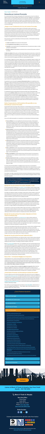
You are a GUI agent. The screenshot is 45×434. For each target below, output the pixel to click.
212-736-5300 (24, 404)
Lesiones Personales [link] (11, 310)
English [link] (19, 7)
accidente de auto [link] (22, 217)
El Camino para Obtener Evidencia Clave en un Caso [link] (18, 351)
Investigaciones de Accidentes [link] (14, 341)
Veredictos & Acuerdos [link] (11, 362)
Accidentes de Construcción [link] (13, 299)
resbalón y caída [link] (23, 187)
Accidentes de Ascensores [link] (13, 329)
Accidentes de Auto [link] (11, 303)
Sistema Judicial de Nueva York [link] (14, 313)
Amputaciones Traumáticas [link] (13, 320)
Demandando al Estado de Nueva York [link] (15, 315)
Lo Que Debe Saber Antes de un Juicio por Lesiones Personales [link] (21, 347)
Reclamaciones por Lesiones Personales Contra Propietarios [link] (20, 318)
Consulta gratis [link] (22, 1)
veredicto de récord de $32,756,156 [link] (11, 281)
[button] (39, 2)
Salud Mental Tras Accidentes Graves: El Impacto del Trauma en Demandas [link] (21, 349)
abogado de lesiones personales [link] (12, 275)
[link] (5, 3)
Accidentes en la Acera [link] (12, 325)
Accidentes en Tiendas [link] (12, 327)
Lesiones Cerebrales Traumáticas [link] (14, 322)
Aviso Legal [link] (16, 429)
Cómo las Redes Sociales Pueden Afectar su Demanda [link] (19, 345)
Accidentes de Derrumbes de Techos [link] (15, 331)
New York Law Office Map (22, 406)
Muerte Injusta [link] (9, 358)
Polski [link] (23, 7)
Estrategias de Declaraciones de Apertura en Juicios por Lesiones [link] (21, 355)
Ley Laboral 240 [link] (10, 243)
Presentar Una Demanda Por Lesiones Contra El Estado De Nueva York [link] (23, 317)
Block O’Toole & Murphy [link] (18, 428)
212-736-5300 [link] (22, 2)
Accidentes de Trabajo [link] (11, 306)
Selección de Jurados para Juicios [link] (14, 353)
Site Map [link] (20, 429)
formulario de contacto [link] (25, 181)
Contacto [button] (23, 380)
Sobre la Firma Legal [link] (11, 296)
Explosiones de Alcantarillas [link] (13, 338)
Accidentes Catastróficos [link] (12, 334)
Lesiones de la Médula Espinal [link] (13, 340)
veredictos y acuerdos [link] (26, 178)
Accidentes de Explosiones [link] (13, 336)
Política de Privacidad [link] (27, 429)
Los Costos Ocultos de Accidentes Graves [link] (16, 343)
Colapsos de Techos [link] (11, 332)
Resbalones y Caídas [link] (11, 324)
